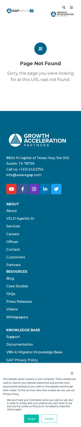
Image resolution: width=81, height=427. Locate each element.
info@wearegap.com (24, 175)
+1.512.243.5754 (31, 169)
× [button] (72, 372)
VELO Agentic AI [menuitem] (20, 218)
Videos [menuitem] (12, 309)
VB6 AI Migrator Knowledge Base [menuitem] (34, 352)
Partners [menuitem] (13, 265)
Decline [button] (49, 418)
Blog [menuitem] (10, 278)
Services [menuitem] (13, 226)
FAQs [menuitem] (10, 294)
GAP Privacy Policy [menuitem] (22, 360)
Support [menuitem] (13, 337)
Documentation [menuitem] (19, 344)
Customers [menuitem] (15, 257)
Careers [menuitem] (12, 234)
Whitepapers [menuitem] (17, 317)
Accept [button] (31, 418)
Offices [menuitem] (12, 242)
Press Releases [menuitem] (19, 302)
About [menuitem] (11, 211)
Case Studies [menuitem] (17, 286)
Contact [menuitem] (13, 249)
